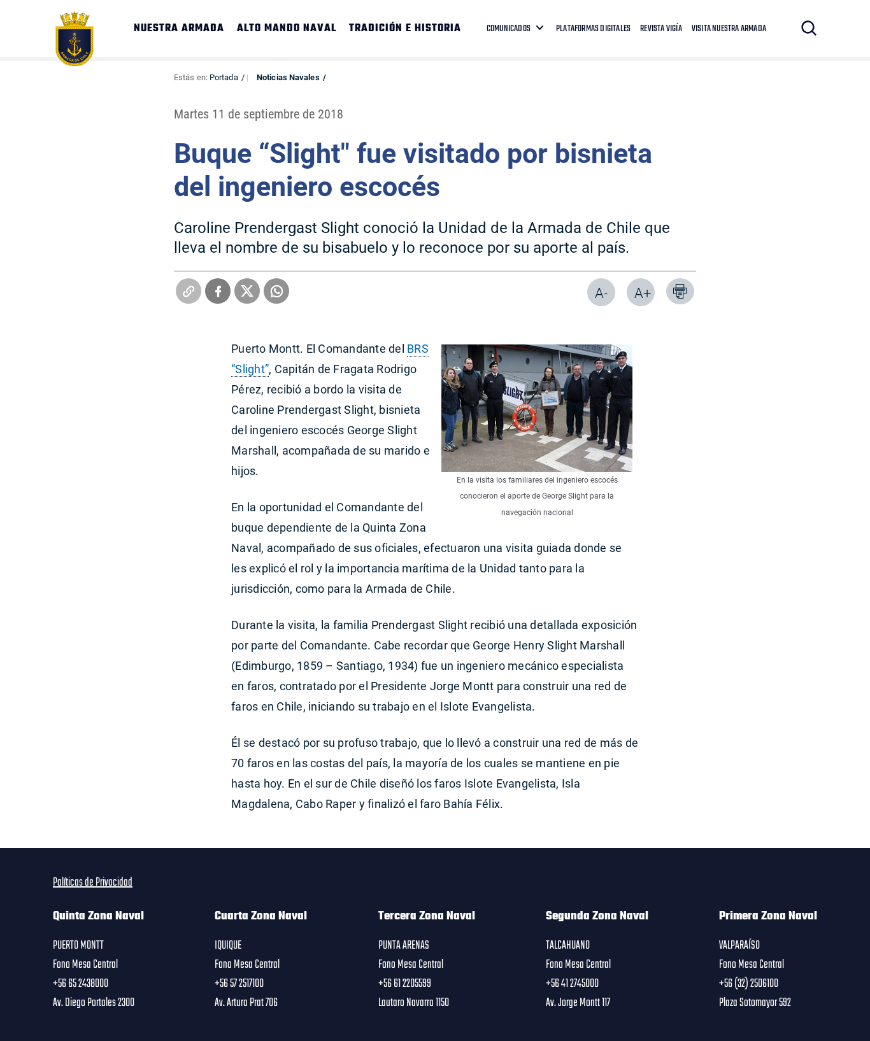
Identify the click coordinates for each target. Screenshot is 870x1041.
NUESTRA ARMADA (179, 28)
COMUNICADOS (509, 29)
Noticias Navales (288, 77)
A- (601, 292)
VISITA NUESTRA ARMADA (729, 29)
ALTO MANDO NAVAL (286, 28)
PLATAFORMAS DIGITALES (593, 29)
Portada (224, 77)
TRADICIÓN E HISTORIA (405, 28)
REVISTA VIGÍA (661, 29)
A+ (642, 292)
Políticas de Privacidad (92, 882)
